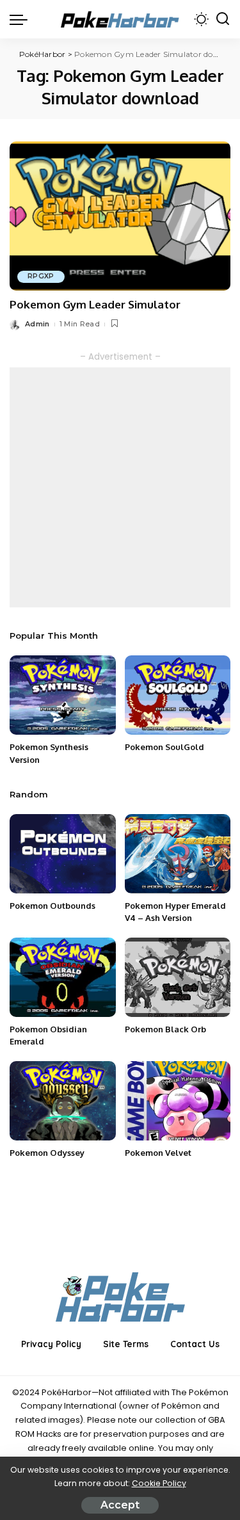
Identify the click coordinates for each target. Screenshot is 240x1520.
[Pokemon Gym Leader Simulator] (120, 216)
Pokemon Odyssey (47, 1153)
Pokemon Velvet (158, 1153)
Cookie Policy (159, 1483)
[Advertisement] (120, 487)
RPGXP (41, 276)
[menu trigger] (22, 19)
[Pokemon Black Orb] (178, 977)
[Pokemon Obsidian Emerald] (63, 977)
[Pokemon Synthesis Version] (63, 695)
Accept (120, 1505)
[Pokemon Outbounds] (63, 853)
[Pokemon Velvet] (178, 1100)
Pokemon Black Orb (165, 1029)
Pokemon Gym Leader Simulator (95, 304)
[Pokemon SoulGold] (178, 695)
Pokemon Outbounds (52, 905)
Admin (37, 323)
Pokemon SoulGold (164, 747)
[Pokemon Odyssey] (63, 1100)
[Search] (222, 19)
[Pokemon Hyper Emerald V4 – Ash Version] (178, 853)
